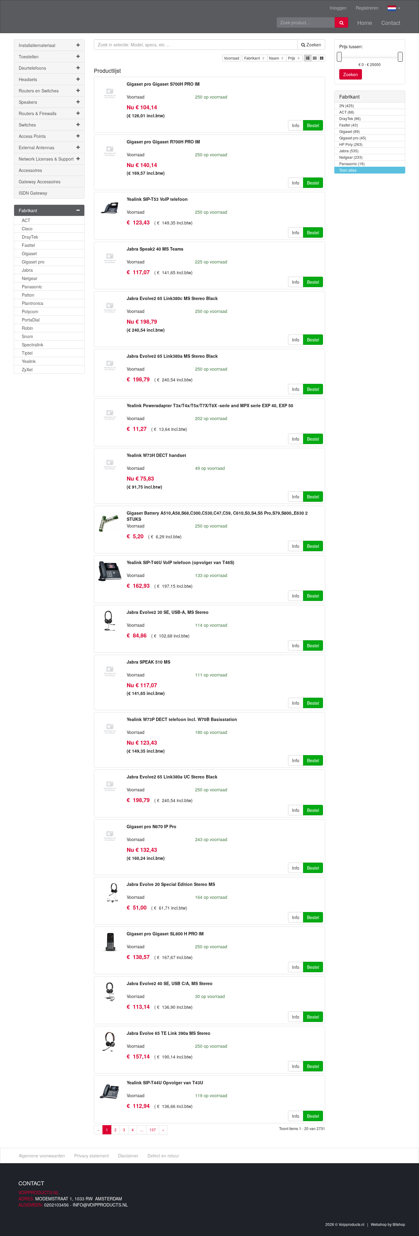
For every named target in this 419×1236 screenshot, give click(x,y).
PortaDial (31, 320)
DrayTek (30, 237)
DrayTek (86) (350, 118)
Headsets (28, 79)
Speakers (28, 102)
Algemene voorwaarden (42, 1155)
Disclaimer (128, 1155)
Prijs (292, 57)
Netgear (29, 278)
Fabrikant (252, 57)
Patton (28, 295)
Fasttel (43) (348, 124)
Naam (274, 57)
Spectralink (32, 344)
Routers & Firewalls (37, 113)
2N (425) (346, 105)
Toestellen (29, 56)
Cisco (27, 228)
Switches (27, 125)
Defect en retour (163, 1155)
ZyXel (27, 369)
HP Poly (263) (351, 144)
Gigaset (29, 253)
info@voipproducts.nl (100, 1205)
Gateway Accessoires (39, 181)
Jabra (27, 270)
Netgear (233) (351, 157)
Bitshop (399, 1224)
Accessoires (30, 170)
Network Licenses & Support (46, 159)
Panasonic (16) (352, 163)
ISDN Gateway (33, 193)
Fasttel (28, 245)
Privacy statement (91, 1155)
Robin (27, 328)
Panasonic (32, 286)
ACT (26, 220)
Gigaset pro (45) (352, 137)
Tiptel (27, 353)
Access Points (32, 136)
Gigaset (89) (349, 131)
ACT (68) (346, 112)
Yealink (29, 361)
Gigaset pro (33, 262)
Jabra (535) (349, 150)
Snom (27, 336)
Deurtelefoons (32, 68)
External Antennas (36, 147)
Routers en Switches (39, 91)
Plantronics (32, 303)
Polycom (30, 311)
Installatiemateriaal (37, 45)
